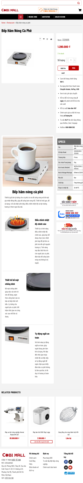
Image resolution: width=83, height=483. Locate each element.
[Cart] (79, 10)
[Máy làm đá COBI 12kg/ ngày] (41, 414)
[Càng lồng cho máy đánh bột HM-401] (69, 414)
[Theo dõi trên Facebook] (66, 462)
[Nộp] (79, 3)
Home (3, 22)
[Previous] (6, 58)
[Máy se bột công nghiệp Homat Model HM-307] (14, 414)
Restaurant (10, 22)
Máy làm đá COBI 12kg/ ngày (41, 432)
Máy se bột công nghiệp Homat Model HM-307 (14, 433)
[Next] (34, 58)
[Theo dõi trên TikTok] (70, 462)
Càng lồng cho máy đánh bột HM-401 (68, 433)
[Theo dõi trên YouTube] (70, 467)
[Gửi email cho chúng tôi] (66, 467)
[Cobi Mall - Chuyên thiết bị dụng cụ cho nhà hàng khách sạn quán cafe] (10, 10)
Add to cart (63, 69)
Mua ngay (74, 68)
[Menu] (20, 16)
